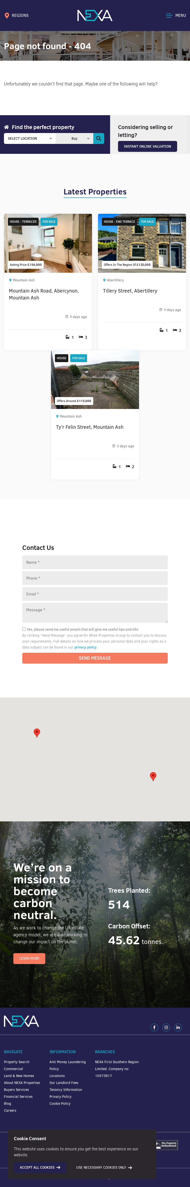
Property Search (16, 1062)
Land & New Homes (19, 1076)
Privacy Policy (60, 1096)
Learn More (29, 958)
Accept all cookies (37, 1167)
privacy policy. (85, 647)
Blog (7, 1103)
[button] (153, 776)
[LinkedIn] (178, 1027)
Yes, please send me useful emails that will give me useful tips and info (82, 629)
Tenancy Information (65, 1089)
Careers (10, 1110)
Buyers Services (16, 1089)
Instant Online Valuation (147, 146)
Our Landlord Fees (63, 1082)
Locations (57, 1076)
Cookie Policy (60, 1103)
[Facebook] (154, 1027)
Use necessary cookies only (101, 1167)
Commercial (13, 1069)
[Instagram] (166, 1027)
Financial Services (18, 1096)
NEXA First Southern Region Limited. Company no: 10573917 (117, 1069)
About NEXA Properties (22, 1082)
